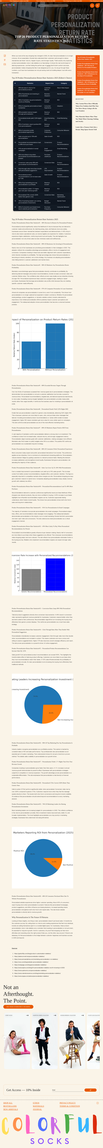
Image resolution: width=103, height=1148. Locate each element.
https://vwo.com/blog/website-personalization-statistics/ (31, 962)
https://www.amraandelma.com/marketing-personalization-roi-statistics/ (36, 959)
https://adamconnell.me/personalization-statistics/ (29, 956)
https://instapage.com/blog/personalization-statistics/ (30, 965)
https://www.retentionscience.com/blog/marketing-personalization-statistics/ (37, 973)
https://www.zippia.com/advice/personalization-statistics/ (31, 976)
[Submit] (90, 1090)
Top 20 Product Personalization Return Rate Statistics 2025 (86, 58)
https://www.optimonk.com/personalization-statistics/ (30, 970)
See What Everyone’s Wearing (18, 1007)
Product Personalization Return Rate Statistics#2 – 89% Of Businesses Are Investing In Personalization (87, 74)
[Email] (5, 64)
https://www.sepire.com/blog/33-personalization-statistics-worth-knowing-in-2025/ (39, 967)
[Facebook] (4, 55)
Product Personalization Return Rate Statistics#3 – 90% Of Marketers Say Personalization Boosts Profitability (87, 82)
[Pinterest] (4, 60)
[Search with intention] (92, 5)
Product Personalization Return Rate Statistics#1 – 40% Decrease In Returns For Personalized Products (87, 65)
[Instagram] (97, 1103)
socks (49, 65)
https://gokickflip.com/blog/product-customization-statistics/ (32, 953)
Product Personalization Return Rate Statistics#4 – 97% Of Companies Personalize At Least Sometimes (87, 90)
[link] (51, 25)
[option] (17, 1041)
